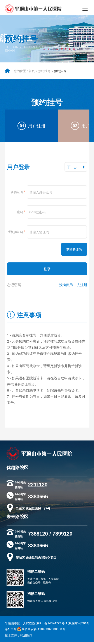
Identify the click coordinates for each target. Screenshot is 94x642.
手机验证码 (16, 231)
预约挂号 (44, 71)
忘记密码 (14, 284)
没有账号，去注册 (73, 284)
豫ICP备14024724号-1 (51, 623)
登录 (47, 268)
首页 (32, 71)
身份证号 (18, 191)
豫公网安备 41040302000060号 (43, 629)
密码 (21, 211)
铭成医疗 (26, 635)
